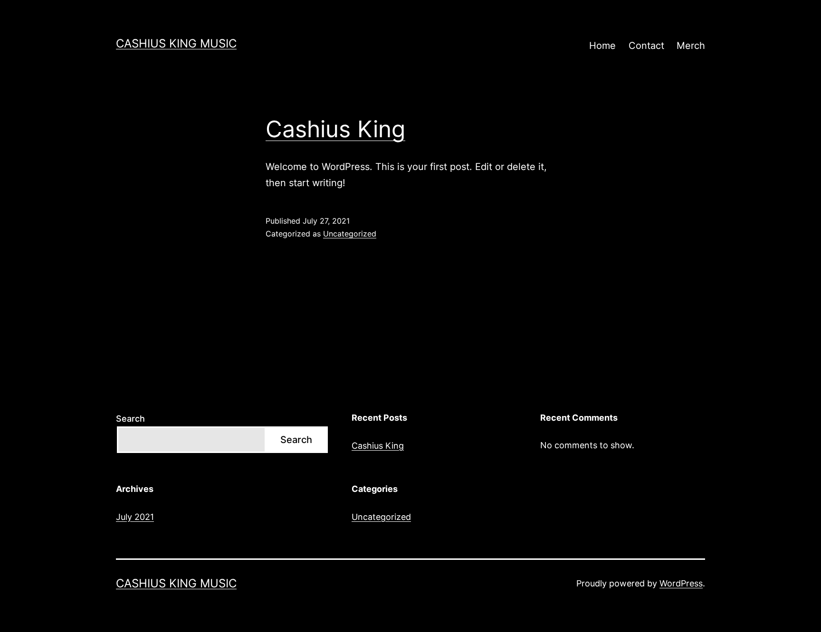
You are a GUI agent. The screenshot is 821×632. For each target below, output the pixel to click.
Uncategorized (349, 233)
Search (130, 419)
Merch (691, 45)
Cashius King (335, 129)
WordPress (681, 583)
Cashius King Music (176, 43)
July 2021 (135, 517)
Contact (646, 45)
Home (602, 45)
